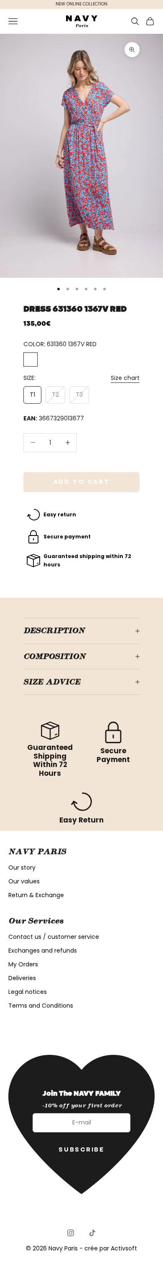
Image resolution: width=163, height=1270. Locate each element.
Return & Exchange (36, 895)
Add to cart (81, 481)
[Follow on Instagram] (70, 1233)
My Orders (23, 964)
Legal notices (27, 992)
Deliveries (22, 978)
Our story (22, 867)
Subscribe (81, 1149)
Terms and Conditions (40, 1005)
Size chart (125, 378)
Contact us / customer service (53, 937)
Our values (24, 881)
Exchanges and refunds (42, 950)
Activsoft (124, 1248)
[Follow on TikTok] (92, 1233)
